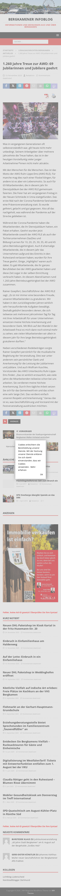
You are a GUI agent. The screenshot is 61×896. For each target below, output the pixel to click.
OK (41, 474)
